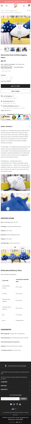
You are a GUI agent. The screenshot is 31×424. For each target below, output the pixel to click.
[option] (15, 30)
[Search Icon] (8, 6)
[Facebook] (11, 404)
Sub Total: (4, 81)
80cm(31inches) (6, 71)
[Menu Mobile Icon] (2, 6)
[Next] (28, 30)
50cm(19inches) (6, 67)
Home (2, 10)
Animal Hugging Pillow (12, 10)
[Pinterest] (17, 404)
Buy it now (15, 91)
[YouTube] (20, 404)
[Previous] (2, 30)
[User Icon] (24, 6)
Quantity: (3, 75)
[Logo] (16, 5)
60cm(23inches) (18, 67)
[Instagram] (14, 404)
